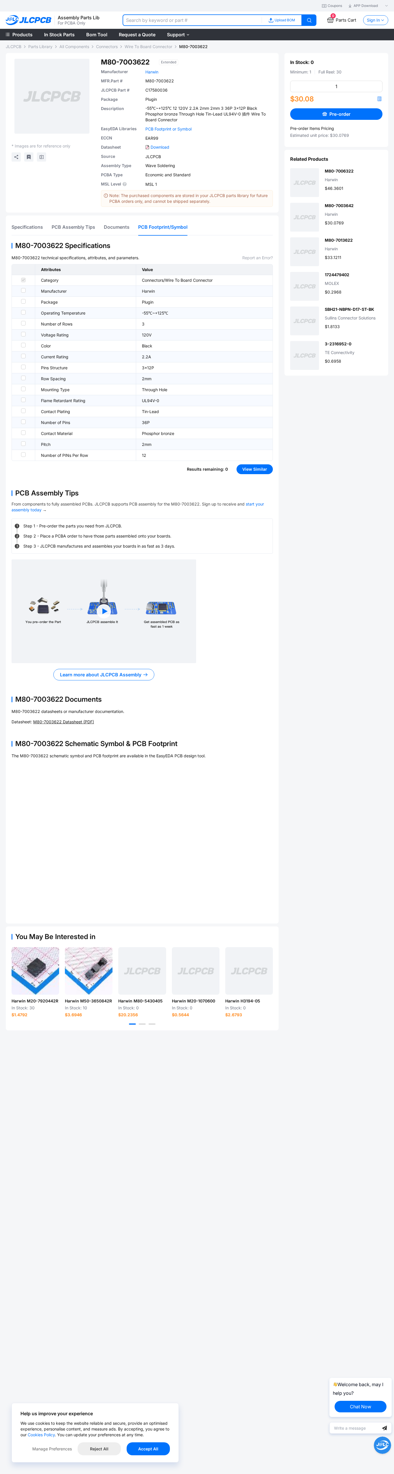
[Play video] (104, 611)
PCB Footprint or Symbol (168, 128)
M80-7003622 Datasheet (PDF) (63, 721)
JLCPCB (13, 46)
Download (160, 147)
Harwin (151, 71)
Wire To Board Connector (148, 46)
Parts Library (40, 46)
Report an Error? (257, 257)
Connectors (107, 46)
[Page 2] (142, 1024)
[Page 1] (132, 1024)
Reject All (99, 1448)
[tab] (27, 227)
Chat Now (360, 1406)
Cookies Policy (41, 1434)
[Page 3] (152, 1024)
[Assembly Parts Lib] (29, 20)
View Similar (254, 469)
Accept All (148, 1448)
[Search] (309, 20)
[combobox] (192, 20)
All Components (74, 46)
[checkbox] (23, 280)
